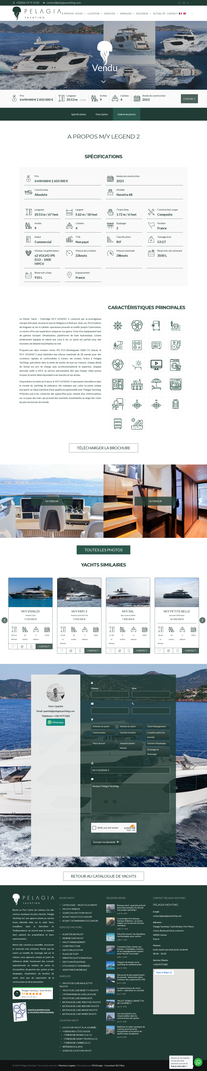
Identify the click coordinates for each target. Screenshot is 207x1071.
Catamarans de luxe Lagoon (79, 994)
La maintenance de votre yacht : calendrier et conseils (130, 989)
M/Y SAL (62, 611)
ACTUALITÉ (159, 13)
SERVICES (109, 13)
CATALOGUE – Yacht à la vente (79, 905)
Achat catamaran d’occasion (80, 920)
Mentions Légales (67, 1065)
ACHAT (79, 13)
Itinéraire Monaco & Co (78, 1035)
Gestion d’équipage (73, 962)
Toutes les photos (103, 550)
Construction (71, 946)
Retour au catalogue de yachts (103, 876)
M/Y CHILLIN (160, 611)
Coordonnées (101, 683)
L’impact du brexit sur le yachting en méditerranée (129, 963)
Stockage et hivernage (76, 965)
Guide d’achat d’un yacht (77, 913)
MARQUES (126, 13)
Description (102, 114)
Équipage (142, 13)
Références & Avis (72, 1046)
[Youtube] (188, 3)
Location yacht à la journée (79, 1027)
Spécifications (78, 114)
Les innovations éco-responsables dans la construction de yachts (128, 1015)
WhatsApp (57, 722)
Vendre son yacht (72, 938)
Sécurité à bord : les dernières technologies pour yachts (131, 935)
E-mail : (156, 912)
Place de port (70, 954)
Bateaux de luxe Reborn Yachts (80, 1006)
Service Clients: (160, 960)
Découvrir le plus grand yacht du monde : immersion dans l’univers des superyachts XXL (131, 977)
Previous (5, 620)
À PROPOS (68, 13)
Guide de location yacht (77, 1050)
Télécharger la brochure (103, 448)
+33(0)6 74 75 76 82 (27, 2)
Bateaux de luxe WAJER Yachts (79, 1010)
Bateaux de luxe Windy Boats (79, 1014)
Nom (134, 688)
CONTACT (172, 13)
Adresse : (157, 922)
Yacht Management (73, 942)
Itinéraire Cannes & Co (77, 1042)
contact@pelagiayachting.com (63, 2)
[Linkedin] (192, 3)
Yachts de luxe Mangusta (77, 998)
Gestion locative (72, 950)
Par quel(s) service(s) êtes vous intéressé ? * (116, 719)
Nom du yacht (102, 763)
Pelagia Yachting (165, 904)
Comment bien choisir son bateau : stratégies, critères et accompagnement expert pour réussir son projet (130, 950)
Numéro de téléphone (146, 703)
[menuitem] (180, 13)
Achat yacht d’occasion (77, 917)
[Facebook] (184, 3)
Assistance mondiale (74, 969)
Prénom (94, 688)
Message (99, 779)
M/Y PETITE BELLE (111, 611)
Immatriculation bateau (77, 958)
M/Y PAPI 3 (13, 611)
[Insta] (179, 3)
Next (202, 620)
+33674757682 (61, 715)
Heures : (157, 945)
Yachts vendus (71, 909)
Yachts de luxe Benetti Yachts (80, 990)
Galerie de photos (126, 114)
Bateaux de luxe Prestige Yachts (81, 1002)
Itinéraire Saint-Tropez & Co (81, 1039)
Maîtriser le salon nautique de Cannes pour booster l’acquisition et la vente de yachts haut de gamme (131, 1030)
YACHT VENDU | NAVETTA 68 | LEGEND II (130, 1001)
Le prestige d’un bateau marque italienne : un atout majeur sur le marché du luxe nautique (130, 922)
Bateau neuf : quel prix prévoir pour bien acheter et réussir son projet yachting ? (131, 907)
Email (97, 703)
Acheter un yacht (72, 934)
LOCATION (93, 13)
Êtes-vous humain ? (101, 819)
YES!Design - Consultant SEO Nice (108, 1065)
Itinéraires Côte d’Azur (76, 1031)
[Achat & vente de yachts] (33, 899)
